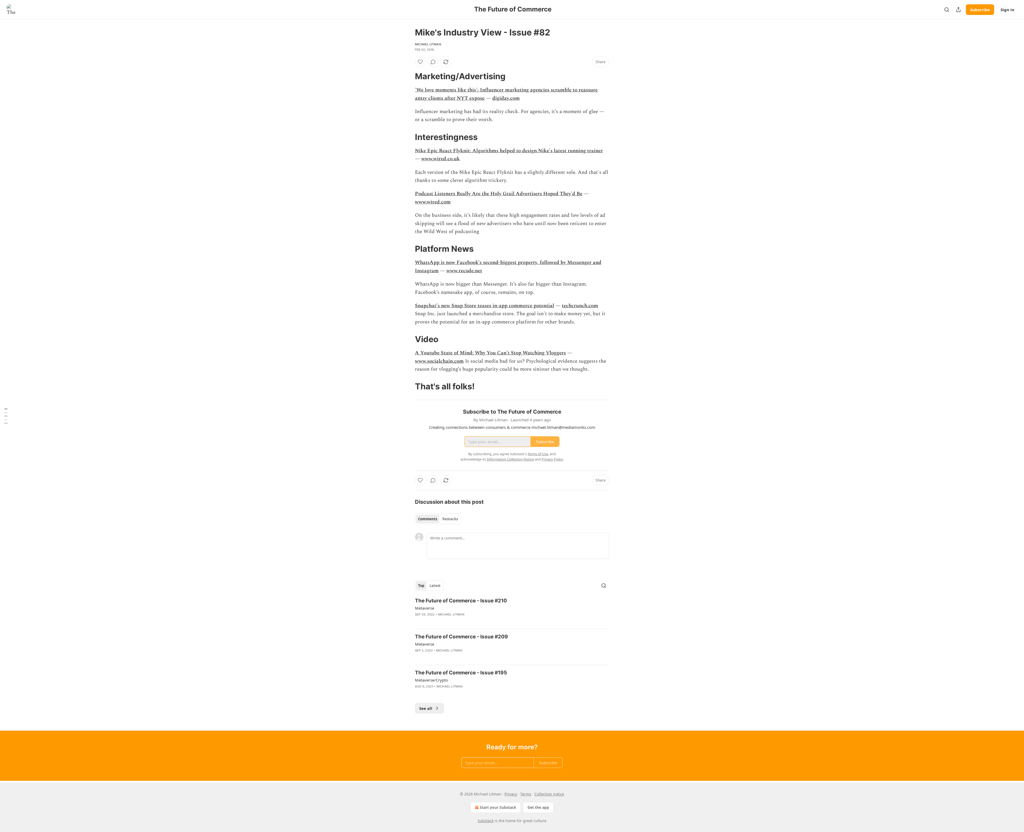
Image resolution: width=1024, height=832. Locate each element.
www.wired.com (433, 202)
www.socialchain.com (439, 361)
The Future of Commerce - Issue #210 (461, 601)
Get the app (538, 807)
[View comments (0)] (433, 62)
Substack (486, 820)
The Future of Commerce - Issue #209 (461, 637)
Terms (525, 794)
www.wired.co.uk (440, 159)
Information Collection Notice (510, 459)
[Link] (407, 76)
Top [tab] (421, 585)
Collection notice (549, 794)
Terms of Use (537, 453)
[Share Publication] (958, 9)
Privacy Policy (552, 459)
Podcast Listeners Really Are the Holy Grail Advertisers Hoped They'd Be (498, 194)
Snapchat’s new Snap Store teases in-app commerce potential (484, 306)
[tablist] (438, 519)
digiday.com (506, 98)
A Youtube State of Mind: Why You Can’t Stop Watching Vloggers (490, 353)
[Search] (946, 9)
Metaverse (424, 608)
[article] (512, 611)
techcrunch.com (580, 306)
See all (425, 708)
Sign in (1007, 9)
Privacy (511, 794)
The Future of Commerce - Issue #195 (461, 673)
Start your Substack (498, 807)
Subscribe (980, 9)
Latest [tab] (435, 585)
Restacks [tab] (450, 519)
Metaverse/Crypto (431, 680)
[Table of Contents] (6, 416)
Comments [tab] (427, 519)
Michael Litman (428, 44)
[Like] (420, 62)
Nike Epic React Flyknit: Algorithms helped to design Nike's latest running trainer (509, 151)
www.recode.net (464, 271)
